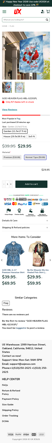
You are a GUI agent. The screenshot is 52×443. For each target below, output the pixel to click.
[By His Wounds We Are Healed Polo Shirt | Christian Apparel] (38, 253)
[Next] (45, 55)
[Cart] (48, 11)
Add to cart (31, 184)
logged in (21, 328)
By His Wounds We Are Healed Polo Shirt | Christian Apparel (38, 271)
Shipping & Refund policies (16, 227)
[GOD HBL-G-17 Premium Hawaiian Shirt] (13, 253)
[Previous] (6, 55)
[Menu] (4, 12)
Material (6, 152)
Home (4, 26)
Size (4, 127)
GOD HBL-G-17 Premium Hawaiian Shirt (13, 271)
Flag (12, 26)
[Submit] (47, 20)
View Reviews (9, 109)
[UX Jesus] (18, 11)
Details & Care (9, 220)
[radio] (15, 131)
